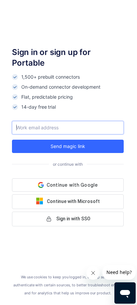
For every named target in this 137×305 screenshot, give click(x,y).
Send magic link (68, 146)
